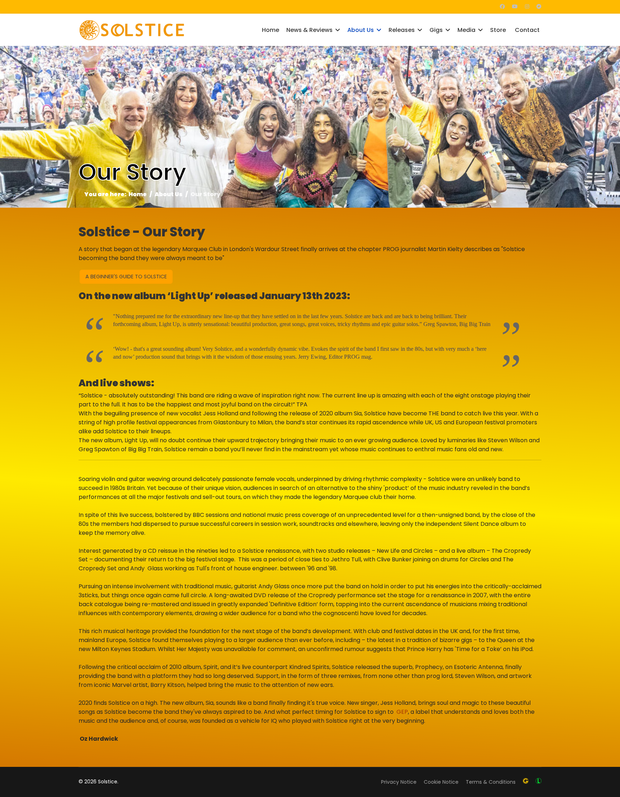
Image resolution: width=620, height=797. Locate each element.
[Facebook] (502, 6)
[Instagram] (527, 6)
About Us (360, 30)
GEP (402, 712)
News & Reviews (309, 30)
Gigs (436, 30)
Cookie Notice (441, 782)
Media (466, 30)
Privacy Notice (399, 782)
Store (498, 30)
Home (270, 30)
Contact (527, 30)
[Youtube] (515, 6)
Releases (402, 30)
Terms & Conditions (491, 782)
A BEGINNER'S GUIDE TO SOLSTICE (126, 276)
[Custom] (538, 6)
